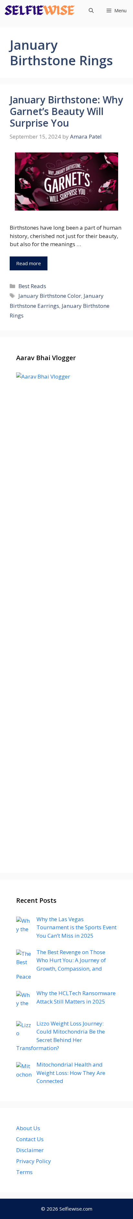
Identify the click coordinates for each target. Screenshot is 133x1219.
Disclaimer (30, 1150)
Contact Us (30, 1139)
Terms (24, 1172)
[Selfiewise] (39, 10)
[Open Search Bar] (91, 10)
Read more (28, 263)
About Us (28, 1128)
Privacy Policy (33, 1161)
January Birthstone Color (49, 295)
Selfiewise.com (75, 1208)
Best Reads (32, 286)
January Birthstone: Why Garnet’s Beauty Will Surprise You (66, 111)
